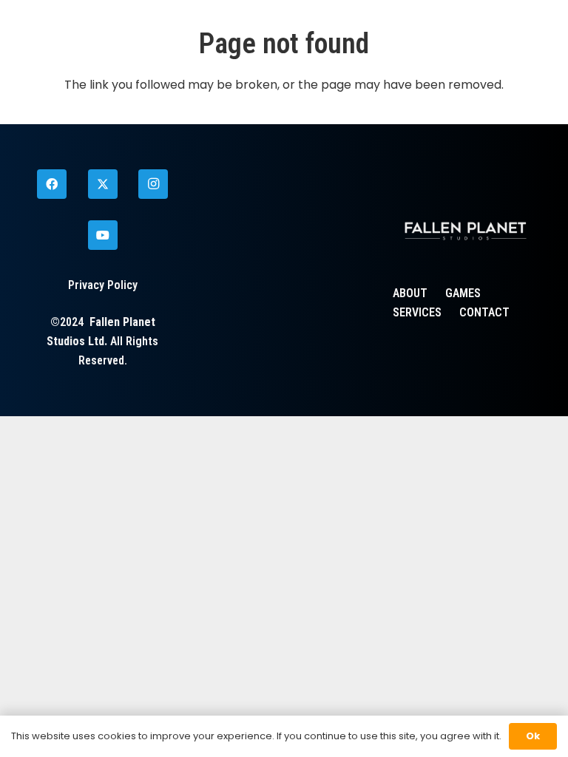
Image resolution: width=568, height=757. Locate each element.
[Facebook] (52, 184)
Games (463, 293)
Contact (484, 312)
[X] (103, 184)
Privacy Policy (103, 285)
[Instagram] (153, 184)
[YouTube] (103, 235)
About (410, 293)
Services (417, 312)
